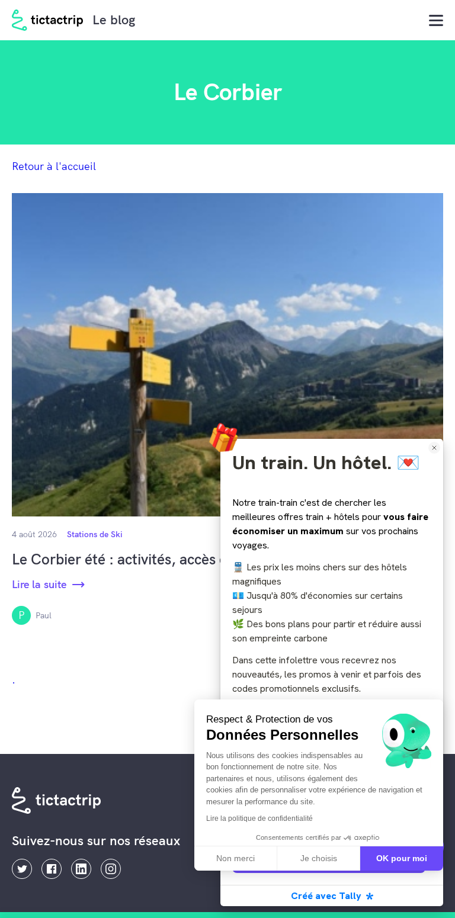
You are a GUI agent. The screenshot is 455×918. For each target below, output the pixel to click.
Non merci (235, 858)
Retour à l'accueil (54, 166)
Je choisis (318, 858)
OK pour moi (401, 858)
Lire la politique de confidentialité (259, 818)
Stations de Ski (95, 534)
